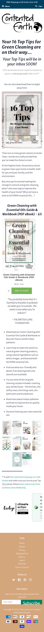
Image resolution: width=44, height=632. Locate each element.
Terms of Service (22, 567)
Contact (22, 547)
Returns (22, 557)
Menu (7, 6)
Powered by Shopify (22, 613)
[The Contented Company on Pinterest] (24, 580)
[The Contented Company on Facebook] (19, 580)
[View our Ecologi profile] (16, 513)
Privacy (22, 550)
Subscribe (22, 564)
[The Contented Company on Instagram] (30, 580)
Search (22, 560)
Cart (40, 6)
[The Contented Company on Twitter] (13, 580)
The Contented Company (30, 609)
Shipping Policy (22, 553)
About (22, 543)
